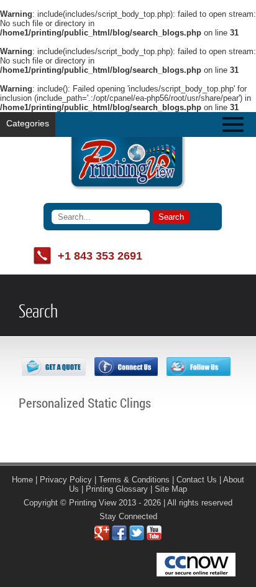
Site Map (171, 489)
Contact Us (196, 479)
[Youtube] (154, 537)
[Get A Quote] (54, 373)
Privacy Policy (66, 479)
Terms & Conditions (134, 479)
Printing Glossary (117, 489)
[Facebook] (119, 537)
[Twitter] (136, 537)
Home (22, 479)
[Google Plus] (101, 537)
